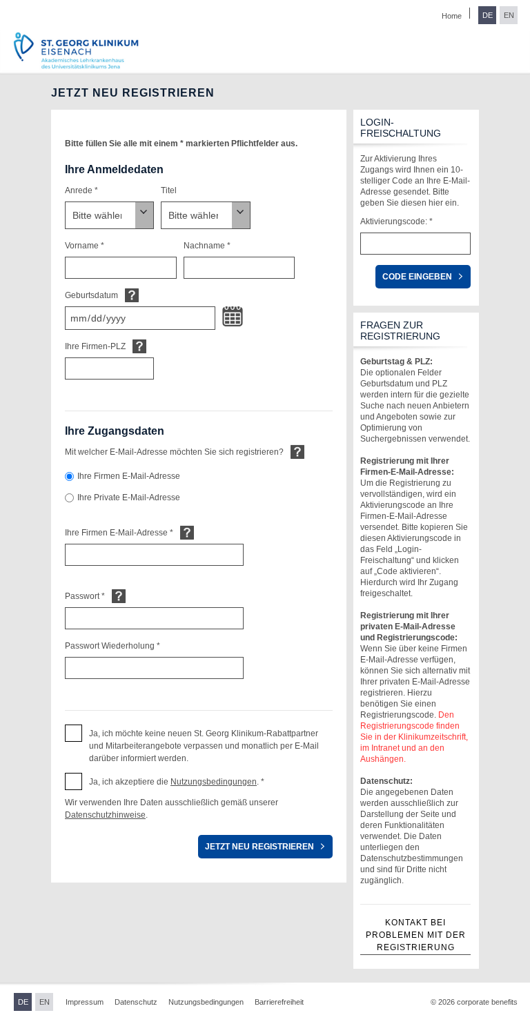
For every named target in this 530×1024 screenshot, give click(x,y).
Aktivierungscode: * (396, 221)
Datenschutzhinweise (105, 815)
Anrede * (81, 190)
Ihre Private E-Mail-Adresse (128, 497)
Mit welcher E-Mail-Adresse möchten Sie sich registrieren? (174, 452)
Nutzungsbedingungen (213, 782)
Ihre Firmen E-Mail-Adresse (128, 476)
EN (509, 15)
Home (452, 16)
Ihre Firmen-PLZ (95, 346)
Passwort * (85, 596)
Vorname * (84, 245)
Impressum (85, 1002)
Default (132, 295)
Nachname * (207, 245)
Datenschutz (136, 1002)
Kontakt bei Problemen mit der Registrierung (416, 935)
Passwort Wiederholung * (112, 646)
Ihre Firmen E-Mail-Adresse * (119, 533)
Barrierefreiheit (279, 1002)
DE (487, 15)
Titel (169, 190)
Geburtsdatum (91, 295)
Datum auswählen (232, 316)
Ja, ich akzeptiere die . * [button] (176, 782)
